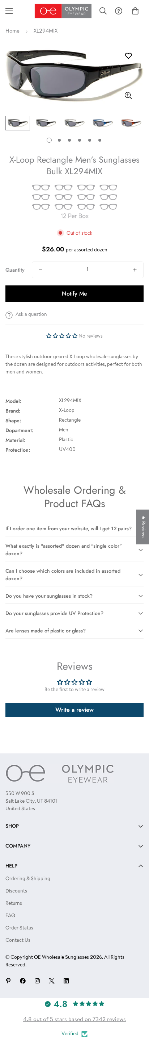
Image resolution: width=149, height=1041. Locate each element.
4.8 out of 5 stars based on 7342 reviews (74, 1020)
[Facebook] (23, 981)
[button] (135, 11)
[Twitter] (52, 981)
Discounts (16, 891)
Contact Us (17, 940)
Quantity (15, 269)
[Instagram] (37, 981)
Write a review (74, 710)
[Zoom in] (128, 95)
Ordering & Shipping (27, 879)
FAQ (10, 916)
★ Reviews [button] (142, 527)
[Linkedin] (66, 981)
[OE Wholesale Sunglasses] (63, 11)
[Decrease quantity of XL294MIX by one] (40, 270)
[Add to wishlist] (128, 56)
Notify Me (74, 293)
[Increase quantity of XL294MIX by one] (135, 270)
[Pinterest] (8, 981)
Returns (13, 903)
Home (12, 31)
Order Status (19, 928)
